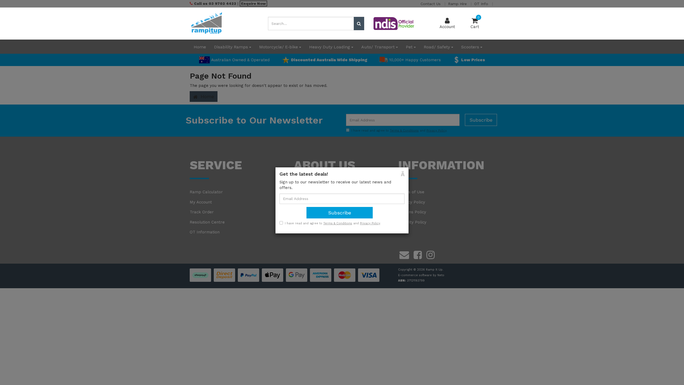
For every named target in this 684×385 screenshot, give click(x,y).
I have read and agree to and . (333, 223)
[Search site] (359, 23)
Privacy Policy (370, 223)
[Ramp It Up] (206, 23)
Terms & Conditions (337, 223)
